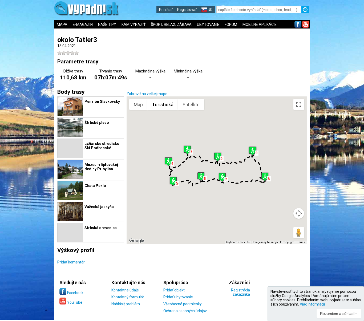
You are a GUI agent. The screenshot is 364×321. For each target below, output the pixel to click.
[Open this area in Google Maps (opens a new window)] (136, 240)
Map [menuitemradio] (138, 104)
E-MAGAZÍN (83, 24)
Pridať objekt (174, 290)
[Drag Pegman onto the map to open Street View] (298, 232)
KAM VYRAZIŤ (133, 24)
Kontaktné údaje (125, 290)
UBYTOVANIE (208, 24)
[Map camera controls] (298, 213)
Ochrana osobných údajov (185, 311)
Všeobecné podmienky (182, 304)
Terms (301, 242)
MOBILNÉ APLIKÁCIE (259, 24)
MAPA (62, 24)
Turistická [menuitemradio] (162, 104)
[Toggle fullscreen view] (298, 104)
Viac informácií (312, 304)
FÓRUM (231, 24)
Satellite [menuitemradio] (191, 104)
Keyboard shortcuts (238, 242)
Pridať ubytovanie (178, 297)
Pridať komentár (71, 262)
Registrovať (187, 9)
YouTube (74, 302)
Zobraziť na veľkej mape (147, 94)
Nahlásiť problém (125, 304)
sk (210, 9)
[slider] (68, 53)
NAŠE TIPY (107, 24)
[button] (217, 157)
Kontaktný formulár (127, 297)
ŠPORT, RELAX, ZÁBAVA (171, 24)
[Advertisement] (337, 176)
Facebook (74, 293)
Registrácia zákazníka (240, 292)
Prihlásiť (166, 9)
